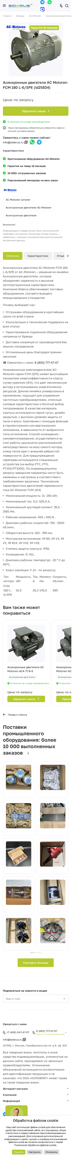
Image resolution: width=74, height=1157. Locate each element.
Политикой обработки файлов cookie (35, 1145)
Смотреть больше (35, 962)
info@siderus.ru (13, 142)
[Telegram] (42, 2)
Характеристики (37, 255)
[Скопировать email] (26, 142)
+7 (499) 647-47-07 (17, 1032)
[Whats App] (49, 2)
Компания (10, 1094)
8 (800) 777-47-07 (46, 362)
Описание (12, 255)
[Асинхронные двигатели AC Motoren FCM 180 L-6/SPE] (36, 49)
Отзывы (61, 255)
